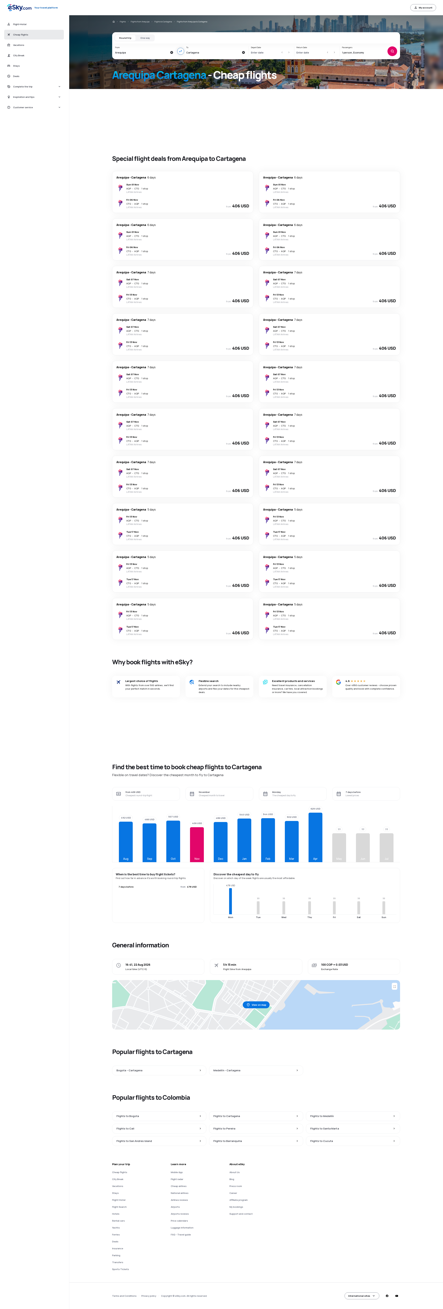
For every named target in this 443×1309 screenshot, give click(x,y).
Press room (235, 1186)
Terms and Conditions (124, 1295)
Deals (115, 1241)
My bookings (236, 1206)
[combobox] (141, 52)
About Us (234, 1172)
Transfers (117, 1262)
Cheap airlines (179, 1186)
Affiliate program (238, 1199)
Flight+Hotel (118, 1199)
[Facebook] (386, 1295)
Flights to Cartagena (163, 21)
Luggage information (182, 1227)
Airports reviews (180, 1213)
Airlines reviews (179, 1199)
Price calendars (179, 1220)
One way (145, 37)
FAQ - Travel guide (181, 1234)
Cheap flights (119, 1172)
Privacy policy (148, 1295)
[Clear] (171, 52)
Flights (123, 21)
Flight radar (177, 1179)
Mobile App (177, 1172)
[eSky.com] (113, 21)
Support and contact (241, 1213)
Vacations (117, 1186)
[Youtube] (396, 1295)
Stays (115, 1193)
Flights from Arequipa (140, 21)
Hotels (115, 1213)
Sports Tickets (120, 1269)
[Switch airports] (180, 51)
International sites (359, 1295)
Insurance (117, 1248)
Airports (175, 1206)
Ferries (116, 1234)
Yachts (116, 1227)
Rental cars (118, 1220)
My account (425, 7)
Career (233, 1193)
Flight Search (119, 1206)
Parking (116, 1255)
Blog (231, 1179)
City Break (117, 1179)
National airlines (179, 1193)
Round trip (125, 37)
